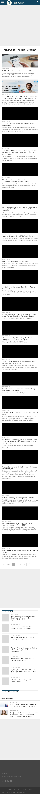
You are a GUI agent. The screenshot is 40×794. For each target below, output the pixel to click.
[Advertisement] (20, 25)
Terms (30, 789)
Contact (16, 789)
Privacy (23, 789)
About (10, 789)
